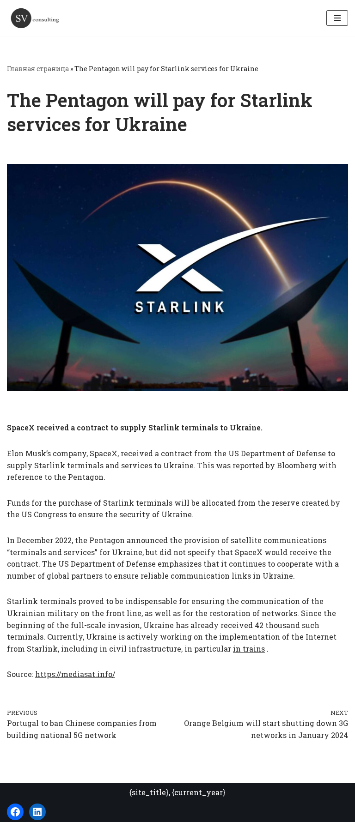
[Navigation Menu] (337, 18)
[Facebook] (15, 812)
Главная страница (38, 68)
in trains (249, 648)
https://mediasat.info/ (75, 674)
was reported (240, 465)
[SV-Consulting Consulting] (34, 18)
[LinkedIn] (37, 812)
